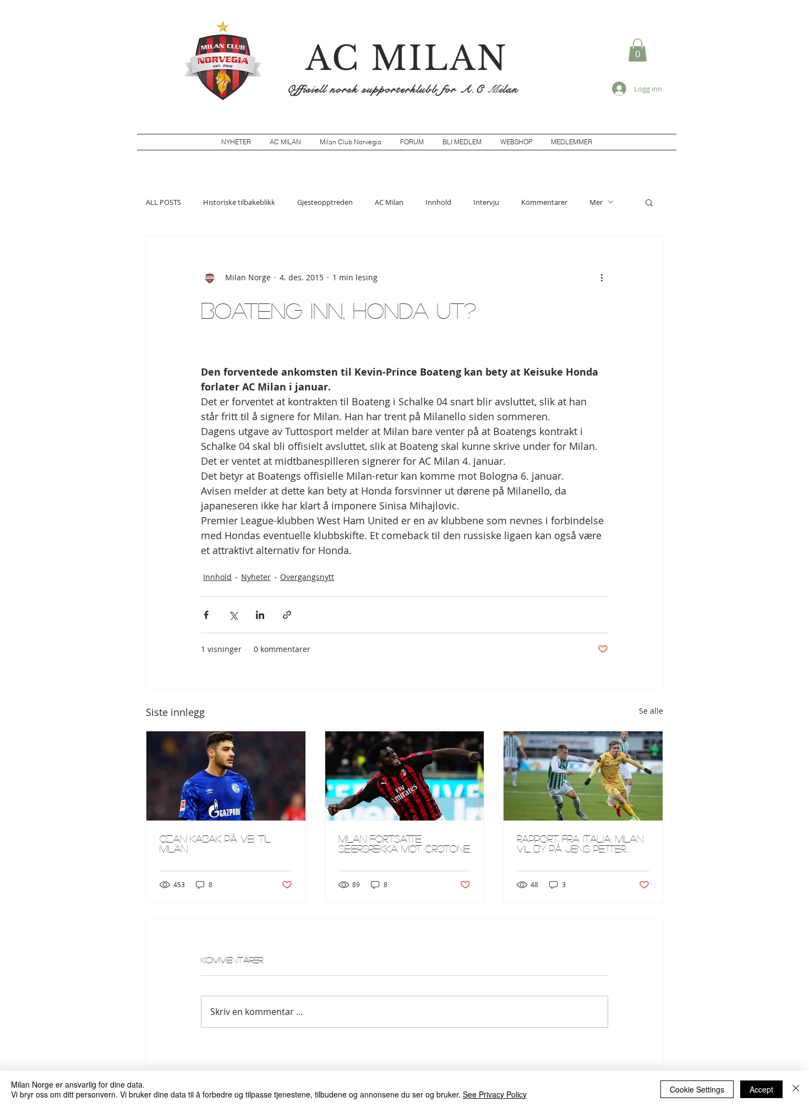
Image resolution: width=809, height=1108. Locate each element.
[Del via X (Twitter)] (233, 615)
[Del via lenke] (287, 615)
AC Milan (389, 202)
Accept (761, 1089)
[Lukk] (795, 1089)
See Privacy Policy (495, 1094)
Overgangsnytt (307, 577)
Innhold (438, 202)
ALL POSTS (163, 202)
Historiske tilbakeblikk (239, 202)
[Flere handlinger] (601, 277)
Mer (596, 202)
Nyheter (256, 577)
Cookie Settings (697, 1089)
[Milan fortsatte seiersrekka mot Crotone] (404, 776)
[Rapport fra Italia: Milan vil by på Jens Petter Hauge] (583, 776)
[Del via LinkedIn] (260, 615)
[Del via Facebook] (206, 615)
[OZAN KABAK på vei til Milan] (225, 776)
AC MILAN (406, 58)
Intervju (486, 202)
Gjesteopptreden (325, 202)
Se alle (651, 710)
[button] (637, 50)
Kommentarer (544, 202)
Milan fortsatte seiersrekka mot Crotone (404, 844)
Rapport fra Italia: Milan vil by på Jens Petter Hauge (580, 844)
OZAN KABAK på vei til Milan (215, 844)
